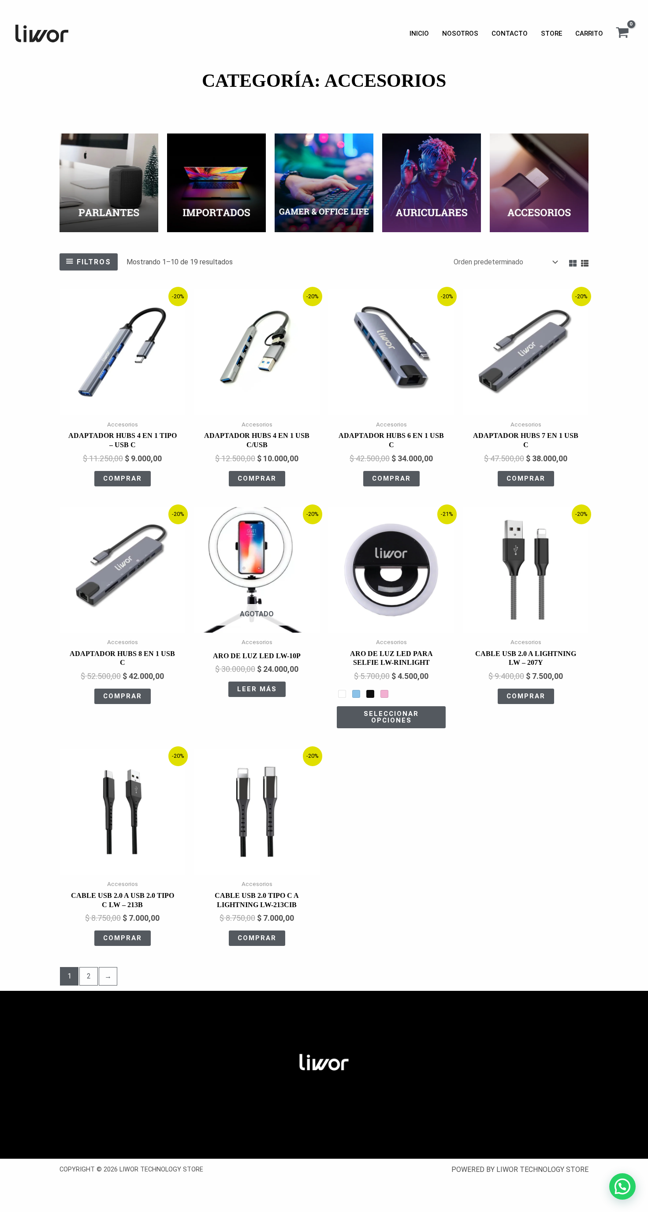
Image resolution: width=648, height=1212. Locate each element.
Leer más (257, 689)
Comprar (122, 478)
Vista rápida (122, 407)
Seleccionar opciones (391, 717)
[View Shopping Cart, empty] (622, 33)
